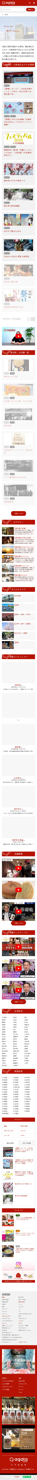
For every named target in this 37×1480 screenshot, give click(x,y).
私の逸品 (4, 1330)
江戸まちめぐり (23, 1328)
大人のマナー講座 (23, 1325)
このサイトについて (7, 1386)
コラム (22, 1135)
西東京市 (4, 1056)
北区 (14, 1029)
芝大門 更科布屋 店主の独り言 (10, 1335)
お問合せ (4, 1378)
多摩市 (26, 1051)
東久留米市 (5, 1051)
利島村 (4, 1060)
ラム (20, 1311)
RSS (25, 1464)
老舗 (5, 1126)
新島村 (15, 1060)
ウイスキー (21, 1306)
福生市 (26, 1046)
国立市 (15, 1046)
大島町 (26, 1058)
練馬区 (15, 1032)
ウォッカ (4, 1311)
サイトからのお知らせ (8, 1381)
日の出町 (26, 1056)
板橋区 (4, 1032)
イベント (23, 1131)
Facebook (15, 1464)
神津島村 (26, 1060)
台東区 (26, 1020)
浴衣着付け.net (30, 1469)
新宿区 (4, 1020)
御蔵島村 (15, 1063)
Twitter (12, 1464)
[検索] (30, 3)
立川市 (4, 1036)
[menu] (34, 3)
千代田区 (4, 1017)
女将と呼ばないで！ (7, 1332)
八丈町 (26, 1063)
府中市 (15, 1039)
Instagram (18, 1464)
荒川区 (26, 1029)
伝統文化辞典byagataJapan (9, 1339)
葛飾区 (4, 1034)
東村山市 (26, 1044)
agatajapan (21, 1469)
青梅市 (4, 1039)
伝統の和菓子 (5, 1299)
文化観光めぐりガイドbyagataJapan (12, 1337)
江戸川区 (15, 1034)
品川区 (26, 1022)
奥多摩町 (15, 1058)
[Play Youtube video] (18, 336)
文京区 (15, 1020)
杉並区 (26, 1027)
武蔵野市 (15, 1036)
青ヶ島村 (4, 1065)
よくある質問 (5, 1384)
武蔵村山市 (16, 1051)
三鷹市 (26, 1036)
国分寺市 (4, 1046)
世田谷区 (26, 1024)
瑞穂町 (15, 1056)
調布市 (4, 1041)
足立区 (26, 1032)
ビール (20, 1304)
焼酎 (3, 1306)
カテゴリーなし (23, 1342)
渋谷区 (4, 1027)
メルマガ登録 (5, 1389)
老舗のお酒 (5, 1302)
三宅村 (4, 1063)
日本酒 (4, 1304)
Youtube (22, 1464)
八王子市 (26, 1034)
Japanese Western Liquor (25, 1313)
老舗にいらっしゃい (7, 1325)
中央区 (15, 1017)
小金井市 (26, 1041)
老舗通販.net (13, 1469)
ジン (20, 1309)
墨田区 (4, 1022)
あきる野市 (27, 1053)
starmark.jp (5, 1469)
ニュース (6, 1135)
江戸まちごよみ (6, 1318)
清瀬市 (26, 1048)
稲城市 (4, 1053)
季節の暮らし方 (6, 1328)
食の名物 (21, 1297)
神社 (20, 1316)
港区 (25, 1017)
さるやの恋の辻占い (7, 1321)
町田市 (15, 1041)
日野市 (15, 1044)
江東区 (15, 1022)
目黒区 (4, 1024)
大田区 (15, 1024)
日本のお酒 (23, 1126)
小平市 (4, 1044)
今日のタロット (23, 1318)
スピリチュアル (9, 1131)
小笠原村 (15, 1065)
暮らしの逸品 (22, 1299)
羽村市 (15, 1053)
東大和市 (15, 1048)
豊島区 (4, 1029)
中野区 (15, 1027)
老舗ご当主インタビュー (25, 1330)
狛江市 (4, 1048)
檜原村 (4, 1058)
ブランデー (5, 1309)
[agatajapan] (8, 2)
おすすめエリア (6, 1342)
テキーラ (4, 1313)
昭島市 (26, 1039)
